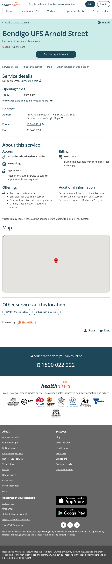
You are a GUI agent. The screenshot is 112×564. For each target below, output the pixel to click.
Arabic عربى (8, 503)
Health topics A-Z (30, 11)
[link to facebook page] (63, 525)
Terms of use (8, 464)
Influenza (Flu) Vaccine (47, 312)
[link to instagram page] (70, 525)
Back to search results (17, 22)
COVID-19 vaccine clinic (16, 312)
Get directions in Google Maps (43, 118)
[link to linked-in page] (77, 525)
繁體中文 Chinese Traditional (16, 519)
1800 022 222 (57, 364)
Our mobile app (10, 442)
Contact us (7, 480)
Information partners (12, 453)
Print (107, 330)
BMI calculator (63, 442)
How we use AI (9, 475)
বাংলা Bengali (8, 508)
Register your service (12, 458)
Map (49, 66)
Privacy (5, 469)
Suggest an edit (29, 80)
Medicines (52, 11)
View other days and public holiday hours (25, 100)
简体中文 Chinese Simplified (15, 514)
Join (90, 4)
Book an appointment (56, 54)
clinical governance (20, 534)
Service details (10, 66)
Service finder (100, 11)
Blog (58, 437)
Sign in (103, 4)
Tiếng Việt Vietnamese (13, 525)
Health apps (62, 448)
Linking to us (8, 448)
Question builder (64, 469)
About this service (32, 66)
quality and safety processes (61, 534)
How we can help (10, 437)
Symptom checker (76, 11)
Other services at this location (73, 66)
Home (9, 11)
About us (6, 491)
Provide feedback (10, 485)
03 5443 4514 (34, 124)
